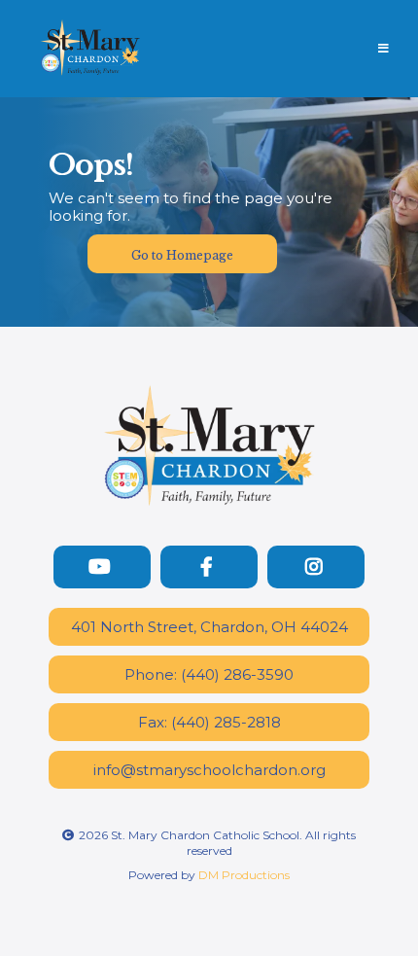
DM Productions (244, 874)
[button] (380, 48)
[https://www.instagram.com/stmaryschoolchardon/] (316, 567)
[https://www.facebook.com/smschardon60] (209, 567)
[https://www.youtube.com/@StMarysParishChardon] (102, 567)
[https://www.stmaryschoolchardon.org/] (90, 47)
